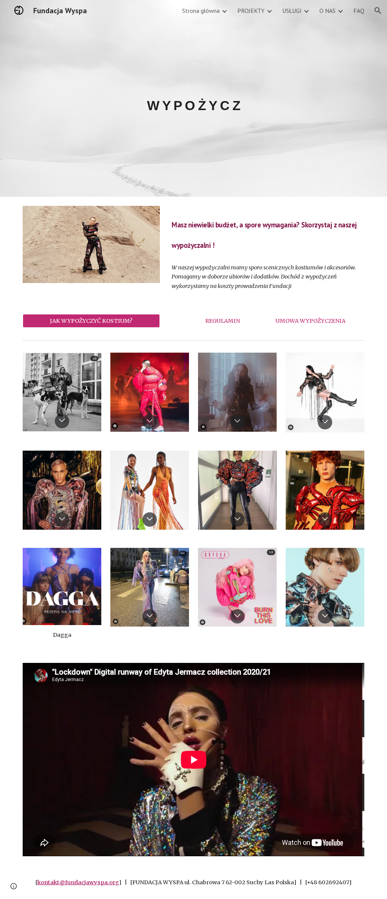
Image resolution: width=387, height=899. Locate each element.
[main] (193, 98)
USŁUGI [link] (292, 10)
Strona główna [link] (201, 10)
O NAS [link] (327, 10)
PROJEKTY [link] (251, 10)
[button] (378, 11)
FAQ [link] (358, 10)
